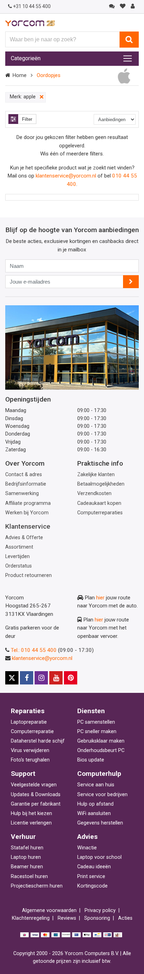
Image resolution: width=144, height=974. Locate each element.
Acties (125, 918)
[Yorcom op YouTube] (56, 677)
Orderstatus (18, 566)
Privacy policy (100, 910)
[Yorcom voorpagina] (30, 23)
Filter (27, 119)
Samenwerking (22, 493)
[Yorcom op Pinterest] (70, 677)
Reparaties (27, 711)
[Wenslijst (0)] (122, 6)
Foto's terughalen (30, 760)
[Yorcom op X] (12, 677)
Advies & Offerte (24, 538)
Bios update (90, 760)
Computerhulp (99, 774)
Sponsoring (97, 918)
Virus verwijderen (30, 750)
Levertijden (17, 556)
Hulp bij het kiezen (31, 813)
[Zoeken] (129, 40)
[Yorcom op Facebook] (26, 677)
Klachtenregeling (31, 918)
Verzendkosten (94, 493)
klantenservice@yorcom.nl (66, 176)
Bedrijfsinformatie (25, 484)
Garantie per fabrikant (35, 804)
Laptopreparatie (29, 722)
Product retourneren (28, 575)
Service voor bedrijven (102, 795)
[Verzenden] (131, 281)
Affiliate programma (28, 503)
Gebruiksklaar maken (100, 741)
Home (19, 75)
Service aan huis (95, 785)
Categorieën (26, 58)
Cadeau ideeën (94, 867)
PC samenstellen (96, 722)
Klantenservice (27, 526)
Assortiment (19, 547)
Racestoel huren (29, 876)
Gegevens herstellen (100, 823)
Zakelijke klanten (96, 475)
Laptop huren (26, 857)
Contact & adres (23, 475)
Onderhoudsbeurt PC (100, 750)
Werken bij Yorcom (27, 513)
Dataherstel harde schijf (38, 741)
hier (100, 597)
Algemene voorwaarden (49, 910)
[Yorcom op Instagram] (41, 677)
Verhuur (23, 837)
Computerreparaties (100, 513)
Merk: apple (27, 97)
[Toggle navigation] (127, 58)
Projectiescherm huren (37, 886)
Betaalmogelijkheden (100, 484)
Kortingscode (92, 886)
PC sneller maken (96, 732)
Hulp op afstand (95, 804)
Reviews (67, 918)
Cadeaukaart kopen (99, 503)
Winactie (87, 848)
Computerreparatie (32, 732)
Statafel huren (27, 848)
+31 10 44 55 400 (32, 6)
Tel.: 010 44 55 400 (34, 650)
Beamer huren (27, 867)
